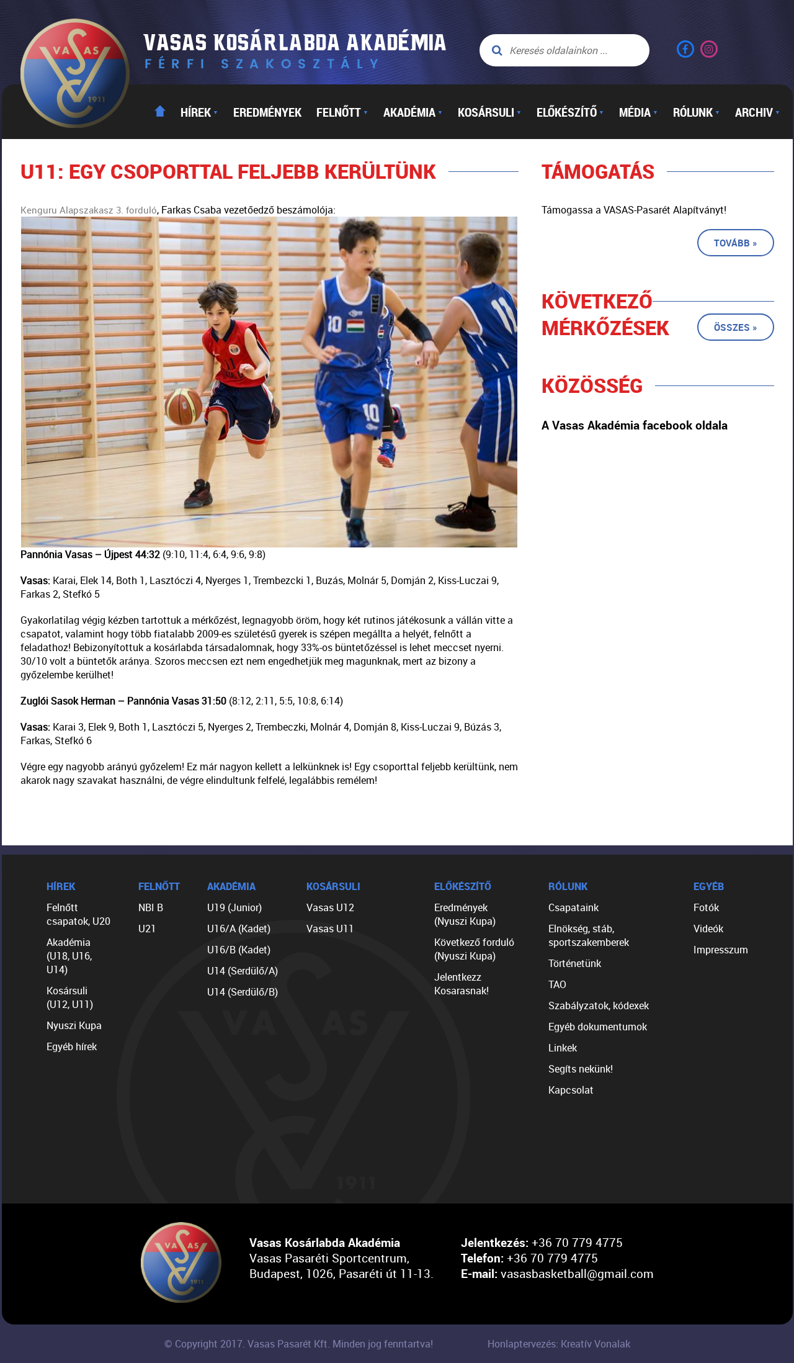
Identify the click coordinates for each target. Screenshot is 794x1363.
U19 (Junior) (234, 907)
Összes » (735, 327)
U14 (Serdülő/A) (242, 971)
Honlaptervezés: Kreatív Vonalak (559, 1344)
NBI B (150, 907)
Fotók (706, 907)
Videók (708, 928)
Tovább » (735, 242)
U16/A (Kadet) (238, 928)
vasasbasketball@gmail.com (577, 1273)
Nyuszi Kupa (74, 1025)
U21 (147, 928)
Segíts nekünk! (580, 1069)
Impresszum (721, 949)
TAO (557, 984)
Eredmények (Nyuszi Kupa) (465, 914)
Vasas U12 (330, 907)
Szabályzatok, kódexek (598, 1005)
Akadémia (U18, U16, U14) (69, 955)
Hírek (199, 111)
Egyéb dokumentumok (597, 1026)
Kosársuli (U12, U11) (70, 997)
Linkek (562, 1048)
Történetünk (574, 963)
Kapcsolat (571, 1090)
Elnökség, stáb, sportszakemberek (588, 935)
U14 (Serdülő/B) (242, 992)
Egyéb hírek (72, 1046)
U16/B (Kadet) (238, 949)
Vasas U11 (330, 928)
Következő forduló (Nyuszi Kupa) (474, 949)
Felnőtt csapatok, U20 (78, 914)
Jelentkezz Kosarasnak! (461, 983)
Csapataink (573, 907)
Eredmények (267, 111)
